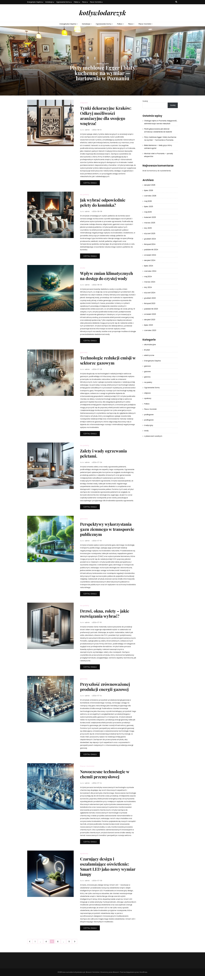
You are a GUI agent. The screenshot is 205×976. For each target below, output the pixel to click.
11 (70, 941)
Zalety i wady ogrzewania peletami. (103, 453)
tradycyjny (148, 425)
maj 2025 (148, 212)
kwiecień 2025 (150, 217)
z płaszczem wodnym (153, 436)
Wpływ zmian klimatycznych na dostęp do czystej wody (106, 276)
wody (82, 268)
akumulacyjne (102, 63)
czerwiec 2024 (150, 271)
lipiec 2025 (148, 206)
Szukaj (145, 101)
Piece (84, 2)
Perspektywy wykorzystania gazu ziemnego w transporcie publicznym (107, 529)
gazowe (147, 371)
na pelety (84, 194)
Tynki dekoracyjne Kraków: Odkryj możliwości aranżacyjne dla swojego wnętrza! (105, 115)
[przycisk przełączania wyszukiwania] (176, 2)
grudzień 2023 (150, 298)
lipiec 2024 (148, 266)
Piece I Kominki (95, 2)
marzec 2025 (149, 222)
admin (87, 130)
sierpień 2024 (149, 260)
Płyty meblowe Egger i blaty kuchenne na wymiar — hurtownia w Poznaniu (102, 73)
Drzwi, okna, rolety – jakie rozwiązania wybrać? (104, 613)
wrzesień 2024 (150, 255)
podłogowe (149, 414)
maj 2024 (148, 276)
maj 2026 (148, 201)
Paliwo (76, 2)
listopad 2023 (149, 303)
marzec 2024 (149, 282)
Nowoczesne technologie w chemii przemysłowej (104, 774)
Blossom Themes (119, 972)
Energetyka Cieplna (34, 2)
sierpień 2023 (149, 319)
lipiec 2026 (148, 190)
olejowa (84, 102)
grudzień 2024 (150, 239)
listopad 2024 (149, 244)
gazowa (84, 518)
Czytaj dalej (90, 183)
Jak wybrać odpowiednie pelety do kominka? (102, 202)
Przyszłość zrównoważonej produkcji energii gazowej (105, 686)
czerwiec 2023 (150, 330)
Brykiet (147, 350)
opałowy (84, 853)
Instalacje (49, 2)
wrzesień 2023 (150, 314)
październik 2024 (151, 249)
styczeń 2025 (149, 233)
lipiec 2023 (148, 325)
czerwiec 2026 (150, 196)
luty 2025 (148, 228)
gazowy (83, 352)
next (177, 61)
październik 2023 (151, 309)
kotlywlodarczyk (102, 12)
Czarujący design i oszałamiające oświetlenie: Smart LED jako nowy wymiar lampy (107, 866)
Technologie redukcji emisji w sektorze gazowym (108, 360)
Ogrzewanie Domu (63, 2)
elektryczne (149, 355)
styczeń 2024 (149, 292)
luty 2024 (148, 287)
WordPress (143, 972)
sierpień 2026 (149, 185)
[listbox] (102, 61)
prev (28, 61)
